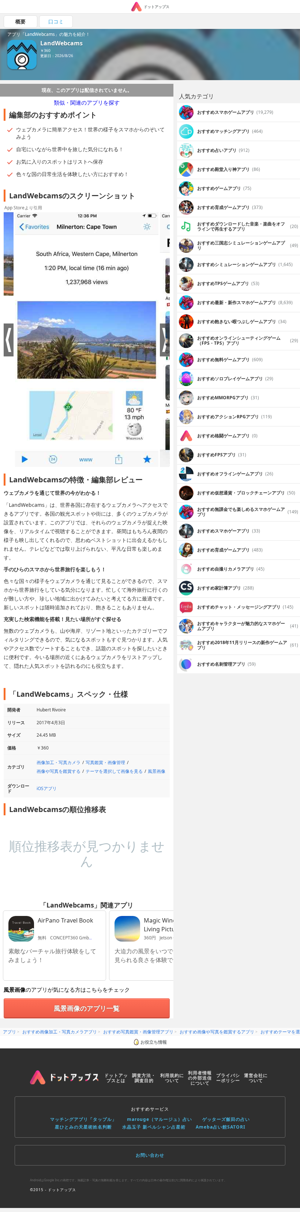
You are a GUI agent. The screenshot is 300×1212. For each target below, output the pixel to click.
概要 (20, 21)
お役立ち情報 (153, 1042)
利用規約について (172, 1078)
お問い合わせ (150, 1155)
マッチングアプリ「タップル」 (83, 1119)
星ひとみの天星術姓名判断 (83, 1127)
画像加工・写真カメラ (58, 762)
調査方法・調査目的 (144, 1078)
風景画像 (156, 771)
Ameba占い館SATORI (220, 1127)
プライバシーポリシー (228, 1078)
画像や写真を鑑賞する (58, 771)
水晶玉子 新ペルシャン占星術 (153, 1127)
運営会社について (256, 1078)
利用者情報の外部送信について (200, 1078)
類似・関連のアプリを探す (87, 102)
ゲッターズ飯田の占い (226, 1119)
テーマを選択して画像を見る (114, 771)
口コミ (56, 21)
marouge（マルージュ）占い (159, 1119)
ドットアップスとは (116, 1078)
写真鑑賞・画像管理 (105, 762)
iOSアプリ (47, 788)
